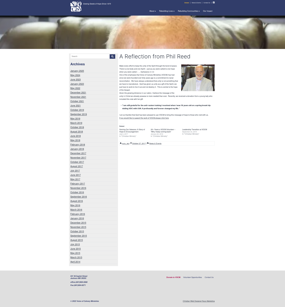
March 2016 (76, 209)
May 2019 (75, 118)
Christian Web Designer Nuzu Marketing (199, 301)
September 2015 (78, 235)
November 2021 (78, 96)
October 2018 (77, 127)
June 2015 (75, 248)
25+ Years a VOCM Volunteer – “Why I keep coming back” (163, 130)
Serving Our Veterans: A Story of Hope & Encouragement (132, 130)
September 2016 (78, 196)
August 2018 (76, 131)
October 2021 (77, 101)
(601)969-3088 (81, 282)
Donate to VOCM (173, 277)
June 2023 (75, 79)
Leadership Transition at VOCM (194, 129)
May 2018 (75, 140)
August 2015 (76, 239)
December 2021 (78, 92)
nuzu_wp (125, 143)
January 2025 (77, 70)
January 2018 (77, 148)
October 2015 (77, 231)
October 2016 (77, 192)
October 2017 (77, 161)
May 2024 (75, 75)
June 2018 (75, 135)
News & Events (196, 3)
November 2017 (78, 157)
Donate (186, 3)
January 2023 (77, 83)
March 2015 (76, 257)
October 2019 (77, 109)
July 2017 (75, 170)
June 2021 (75, 105)
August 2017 (76, 166)
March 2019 (76, 122)
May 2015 (75, 252)
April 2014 (75, 261)
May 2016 (75, 205)
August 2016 (76, 200)
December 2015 (78, 222)
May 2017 (75, 179)
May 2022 (75, 88)
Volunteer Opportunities (192, 277)
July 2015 (75, 244)
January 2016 (77, 218)
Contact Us (207, 3)
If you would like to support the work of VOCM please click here (144, 118)
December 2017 (78, 153)
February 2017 (77, 183)
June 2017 (75, 174)
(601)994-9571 (80, 285)
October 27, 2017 (139, 143)
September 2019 (78, 114)
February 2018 (77, 144)
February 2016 (77, 213)
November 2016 (78, 187)
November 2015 (78, 226)
